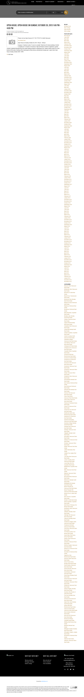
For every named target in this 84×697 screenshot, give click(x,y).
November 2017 (68, 181)
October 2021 (67, 107)
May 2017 (66, 191)
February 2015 (67, 236)
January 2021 (67, 121)
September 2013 (68, 264)
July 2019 (66, 149)
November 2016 (68, 201)
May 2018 (66, 171)
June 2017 (66, 189)
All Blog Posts (67, 26)
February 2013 (67, 276)
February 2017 (67, 196)
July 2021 (66, 110)
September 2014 (68, 244)
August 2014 (67, 246)
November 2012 (68, 281)
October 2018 (67, 164)
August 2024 (67, 65)
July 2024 (66, 67)
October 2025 (67, 49)
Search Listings (28, 663)
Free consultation (47, 663)
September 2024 (68, 64)
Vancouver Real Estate (69, 608)
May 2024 (66, 70)
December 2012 (68, 279)
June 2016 (66, 209)
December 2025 (68, 45)
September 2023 (68, 82)
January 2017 (67, 197)
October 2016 (67, 203)
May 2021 (66, 114)
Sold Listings (67, 31)
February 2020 (67, 137)
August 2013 (67, 266)
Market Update (71, 1)
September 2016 (68, 204)
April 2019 (66, 154)
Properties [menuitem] (39, 1)
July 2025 (66, 54)
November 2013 (68, 261)
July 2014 (66, 248)
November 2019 (68, 142)
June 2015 (66, 229)
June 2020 (66, 131)
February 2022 (67, 100)
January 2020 (67, 139)
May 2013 (66, 271)
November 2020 (68, 122)
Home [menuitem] (32, 1)
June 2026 (66, 37)
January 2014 (67, 258)
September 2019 (68, 146)
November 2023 (68, 79)
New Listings (67, 27)
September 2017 (68, 184)
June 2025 (66, 55)
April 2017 (66, 192)
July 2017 (66, 187)
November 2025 (68, 47)
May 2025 (66, 57)
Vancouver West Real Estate (70, 610)
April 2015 (66, 233)
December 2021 (68, 104)
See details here (22, 40)
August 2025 (67, 52)
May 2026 (66, 39)
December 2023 (68, 77)
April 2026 (66, 40)
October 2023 (67, 80)
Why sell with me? (47, 660)
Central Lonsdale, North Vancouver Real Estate (19, 32)
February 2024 (67, 75)
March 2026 (67, 42)
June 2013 (66, 269)
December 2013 (68, 259)
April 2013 (66, 273)
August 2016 (67, 206)
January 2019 (67, 159)
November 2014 (68, 241)
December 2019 (68, 141)
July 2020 (66, 129)
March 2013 (67, 274)
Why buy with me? (29, 660)
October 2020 (67, 124)
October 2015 (67, 223)
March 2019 (67, 156)
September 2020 (68, 126)
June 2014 (66, 249)
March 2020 (67, 136)
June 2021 (66, 112)
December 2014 (68, 239)
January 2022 (67, 102)
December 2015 (68, 219)
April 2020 (66, 134)
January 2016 (67, 218)
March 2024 (67, 74)
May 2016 (66, 211)
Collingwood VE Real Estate (70, 346)
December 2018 (68, 161)
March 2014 (67, 254)
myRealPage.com (44, 681)
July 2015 (66, 228)
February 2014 (67, 256)
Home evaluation (47, 661)
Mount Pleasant (49, 1)
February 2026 (67, 44)
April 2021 (66, 116)
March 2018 (67, 174)
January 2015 (67, 238)
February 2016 (67, 216)
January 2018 (67, 177)
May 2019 (66, 152)
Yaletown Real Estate (69, 638)
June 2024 (66, 69)
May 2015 (66, 231)
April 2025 (66, 59)
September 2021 (68, 109)
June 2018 (66, 169)
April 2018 (66, 172)
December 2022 (68, 90)
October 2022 (67, 94)
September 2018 (68, 166)
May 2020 (66, 132)
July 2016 (66, 208)
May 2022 (66, 95)
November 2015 (68, 221)
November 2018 (68, 162)
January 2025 (67, 60)
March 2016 (67, 214)
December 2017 (68, 179)
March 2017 (67, 194)
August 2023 (67, 84)
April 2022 (66, 97)
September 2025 (68, 50)
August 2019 (67, 147)
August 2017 (67, 186)
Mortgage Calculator (29, 661)
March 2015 (67, 234)
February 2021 (67, 119)
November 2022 (68, 92)
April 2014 (66, 253)
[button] (65, 669)
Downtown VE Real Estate (70, 357)
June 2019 (66, 151)
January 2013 (67, 278)
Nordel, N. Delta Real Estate (70, 500)
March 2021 (67, 117)
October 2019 (67, 144)
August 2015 (67, 226)
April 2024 (66, 72)
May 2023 (66, 87)
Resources (60, 1)
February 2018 (67, 176)
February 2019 (67, 157)
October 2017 (67, 182)
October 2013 (67, 263)
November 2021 (68, 106)
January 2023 (67, 89)
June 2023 (66, 85)
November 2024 (68, 62)
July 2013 (66, 268)
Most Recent (67, 35)
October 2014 (67, 243)
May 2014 (66, 251)
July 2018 (66, 167)
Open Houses (67, 29)
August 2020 (67, 127)
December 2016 (68, 199)
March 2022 (67, 99)
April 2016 (66, 213)
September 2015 (68, 224)
